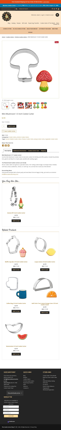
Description (8, 150)
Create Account (50, 15)
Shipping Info (46, 388)
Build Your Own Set (32, 28)
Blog (9, 23)
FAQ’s (57, 23)
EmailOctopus (12, 421)
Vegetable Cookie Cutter (51, 139)
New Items (55, 28)
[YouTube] (58, 9)
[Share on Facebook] (3, 145)
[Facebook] (52, 9)
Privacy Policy (34, 427)
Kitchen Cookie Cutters (21, 37)
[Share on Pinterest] (6, 145)
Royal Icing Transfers (33, 23)
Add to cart (11, 126)
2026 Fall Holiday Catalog (49, 381)
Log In (42, 15)
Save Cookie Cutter (9, 131)
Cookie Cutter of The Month (47, 23)
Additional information (19, 150)
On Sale (30, 32)
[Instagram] (54, 9)
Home (3, 37)
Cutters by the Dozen (45, 28)
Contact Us (56, 24)
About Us (25, 386)
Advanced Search (23, 9)
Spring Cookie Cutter (39, 139)
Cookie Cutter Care (33, 150)
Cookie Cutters (7, 28)
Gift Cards (24, 23)
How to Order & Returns (48, 386)
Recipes (19, 23)
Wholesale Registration (48, 390)
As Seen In (45, 384)
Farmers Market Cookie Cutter (13, 139)
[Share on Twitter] (8, 145)
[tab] (7, 150)
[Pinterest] (56, 9)
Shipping (43, 150)
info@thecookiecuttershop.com (10, 174)
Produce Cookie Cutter (27, 139)
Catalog (13, 23)
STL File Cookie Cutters (19, 28)
